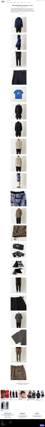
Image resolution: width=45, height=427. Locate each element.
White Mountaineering (23, 381)
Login (2, 420)
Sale (27, 2)
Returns (2, 423)
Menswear (11, 2)
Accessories (21, 2)
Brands (29, 2)
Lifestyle (25, 2)
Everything (8, 2)
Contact (2, 425)
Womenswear (14, 2)
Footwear (18, 2)
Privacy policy (3, 424)
